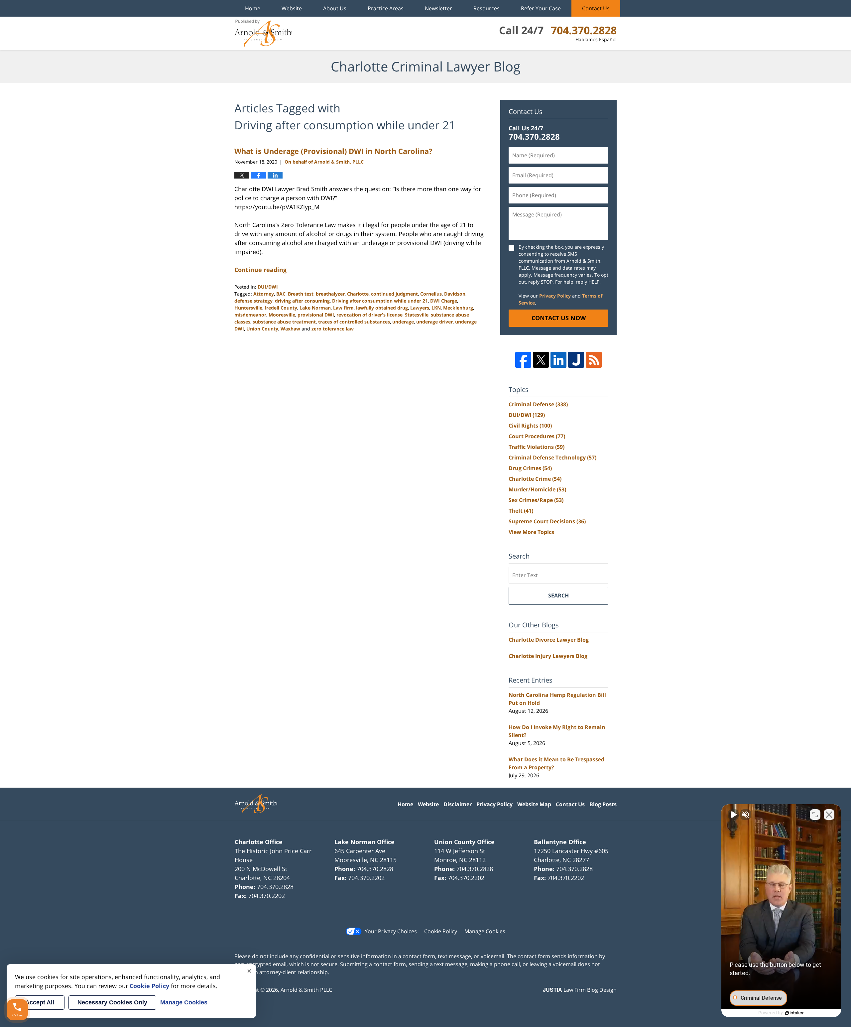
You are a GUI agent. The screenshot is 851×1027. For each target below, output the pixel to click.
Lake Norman (315, 308)
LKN (436, 308)
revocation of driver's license (369, 315)
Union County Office (464, 842)
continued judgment (394, 294)
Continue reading (260, 270)
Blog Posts (603, 804)
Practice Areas (386, 8)
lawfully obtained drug (382, 308)
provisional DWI (316, 315)
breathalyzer (330, 294)
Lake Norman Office (364, 842)
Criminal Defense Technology (552, 457)
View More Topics (531, 532)
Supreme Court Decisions (547, 521)
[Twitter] (541, 360)
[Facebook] (523, 360)
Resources (486, 8)
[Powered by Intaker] (794, 1013)
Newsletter (438, 8)
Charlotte (358, 294)
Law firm (343, 308)
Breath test (300, 294)
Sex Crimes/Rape (536, 500)
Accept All (39, 1002)
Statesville (416, 315)
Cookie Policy (440, 931)
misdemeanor (250, 315)
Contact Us (596, 8)
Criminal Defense (538, 404)
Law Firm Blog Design (580, 989)
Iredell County (281, 308)
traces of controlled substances (354, 322)
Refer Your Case (541, 8)
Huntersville (248, 308)
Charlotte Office (259, 842)
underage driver (434, 322)
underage (403, 322)
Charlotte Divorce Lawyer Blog (549, 639)
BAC (281, 294)
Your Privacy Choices (391, 931)
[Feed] (594, 360)
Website (292, 8)
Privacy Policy (555, 296)
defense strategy (253, 301)
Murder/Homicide (537, 489)
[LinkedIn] (558, 360)
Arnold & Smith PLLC (306, 989)
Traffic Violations (536, 446)
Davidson (454, 294)
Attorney (263, 294)
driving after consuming (302, 301)
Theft (521, 510)
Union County (262, 328)
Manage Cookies (484, 931)
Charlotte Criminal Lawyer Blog (263, 33)
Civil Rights (530, 425)
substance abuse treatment (284, 322)
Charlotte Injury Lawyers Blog (548, 656)
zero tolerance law (332, 328)
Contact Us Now (559, 318)
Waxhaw (290, 328)
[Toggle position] (815, 814)
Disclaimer (457, 804)
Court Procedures (537, 436)
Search (558, 595)
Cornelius (431, 294)
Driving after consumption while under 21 (380, 301)
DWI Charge (443, 301)
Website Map (534, 804)
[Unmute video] (733, 814)
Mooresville (282, 315)
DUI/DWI (268, 287)
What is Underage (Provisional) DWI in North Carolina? (333, 151)
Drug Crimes (530, 468)
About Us (334, 8)
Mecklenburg (458, 308)
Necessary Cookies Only (112, 1002)
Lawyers (419, 308)
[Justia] (576, 360)
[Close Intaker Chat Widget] (829, 814)
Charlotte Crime (535, 478)
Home (252, 8)
